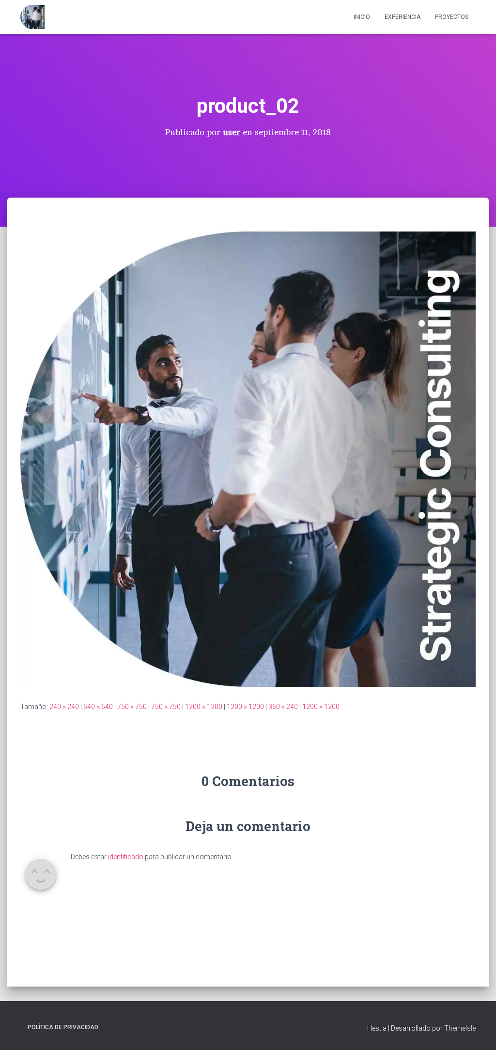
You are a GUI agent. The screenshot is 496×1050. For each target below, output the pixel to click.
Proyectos (451, 17)
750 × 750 (132, 706)
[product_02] (248, 459)
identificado (125, 857)
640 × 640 (98, 706)
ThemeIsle (460, 1028)
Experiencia (402, 17)
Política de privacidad (63, 1027)
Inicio (362, 17)
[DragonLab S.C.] (32, 17)
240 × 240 (64, 706)
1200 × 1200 (203, 706)
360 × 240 (283, 706)
